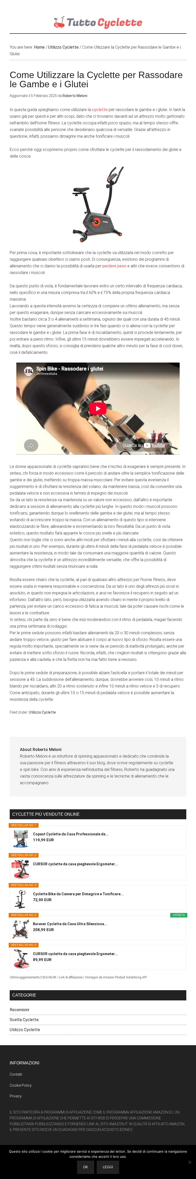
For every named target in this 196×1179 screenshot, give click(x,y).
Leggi (108, 1167)
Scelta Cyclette (24, 1019)
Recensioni (19, 1009)
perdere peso (114, 266)
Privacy (16, 1096)
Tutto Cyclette (98, 21)
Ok (85, 1167)
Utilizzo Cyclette (42, 712)
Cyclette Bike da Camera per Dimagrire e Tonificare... (78, 894)
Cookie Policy (21, 1085)
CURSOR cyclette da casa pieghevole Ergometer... (75, 864)
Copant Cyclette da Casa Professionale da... (70, 834)
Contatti (16, 1074)
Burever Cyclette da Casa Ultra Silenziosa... (70, 924)
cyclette (100, 109)
